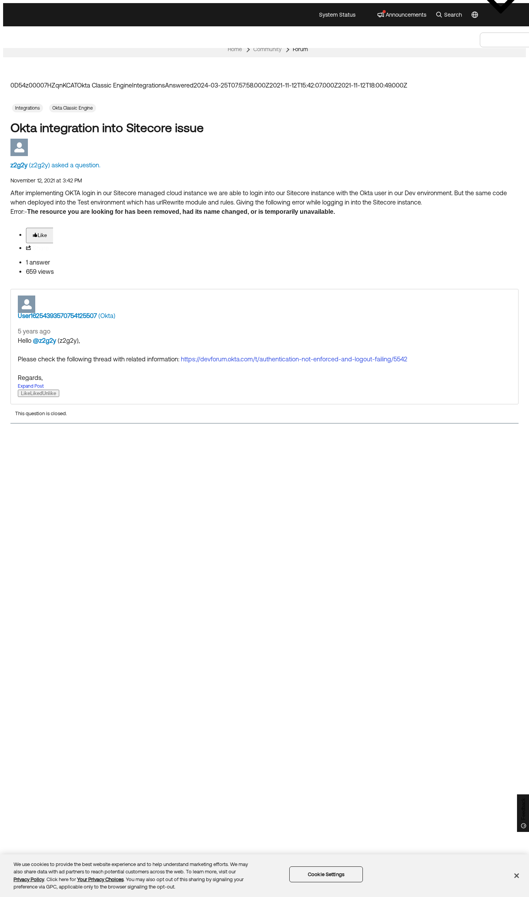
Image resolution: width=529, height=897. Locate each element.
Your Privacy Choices (100, 879)
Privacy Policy (29, 879)
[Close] (516, 875)
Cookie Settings (326, 874)
